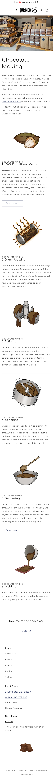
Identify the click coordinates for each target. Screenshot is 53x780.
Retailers (9, 660)
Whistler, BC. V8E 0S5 (16, 697)
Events (8, 665)
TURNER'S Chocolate (24, 771)
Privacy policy (41, 770)
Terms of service (27, 774)
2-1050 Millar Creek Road (18, 692)
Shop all (26, 631)
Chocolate (10, 654)
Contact (9, 671)
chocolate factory (11, 101)
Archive (8, 677)
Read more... (12, 203)
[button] (5, 10)
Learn (8, 648)
